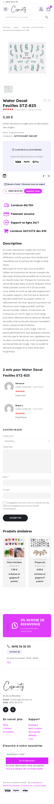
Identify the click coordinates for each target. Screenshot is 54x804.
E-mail (6, 490)
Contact (13, 652)
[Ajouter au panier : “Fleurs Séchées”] (21, 540)
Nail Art (33, 136)
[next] (49, 101)
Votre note (8, 436)
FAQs (5, 725)
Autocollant (21, 136)
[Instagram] (48, 176)
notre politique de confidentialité (24, 769)
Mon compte (35, 728)
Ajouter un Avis (34, 109)
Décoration (11, 560)
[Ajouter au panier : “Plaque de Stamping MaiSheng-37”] (47, 540)
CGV (31, 739)
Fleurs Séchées (14, 562)
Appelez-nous (33, 191)
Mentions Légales (11, 785)
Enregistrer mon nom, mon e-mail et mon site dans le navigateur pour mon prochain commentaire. (26, 505)
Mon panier (34, 732)
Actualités (8, 732)
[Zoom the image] (13, 682)
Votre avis (8, 447)
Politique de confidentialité (33, 785)
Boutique (33, 725)
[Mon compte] (41, 9)
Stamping (42, 560)
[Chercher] (46, 17)
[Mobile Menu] (5, 9)
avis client (20, 109)
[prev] (45, 101)
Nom (6, 477)
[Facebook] (43, 176)
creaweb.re (36, 782)
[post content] (14, 547)
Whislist (32, 735)
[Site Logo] (19, 9)
